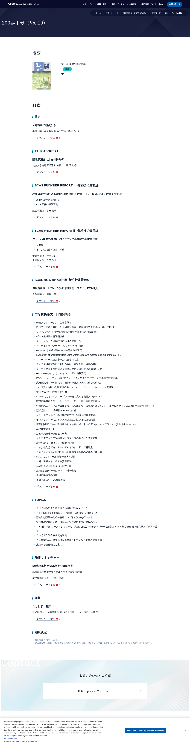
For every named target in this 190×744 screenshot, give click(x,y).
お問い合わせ (174, 4)
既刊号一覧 (156, 13)
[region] (95, 731)
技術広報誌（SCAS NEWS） (135, 13)
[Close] (186, 730)
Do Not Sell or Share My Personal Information (145, 730)
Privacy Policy (10, 738)
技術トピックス (112, 13)
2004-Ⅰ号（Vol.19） (174, 13)
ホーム (98, 13)
